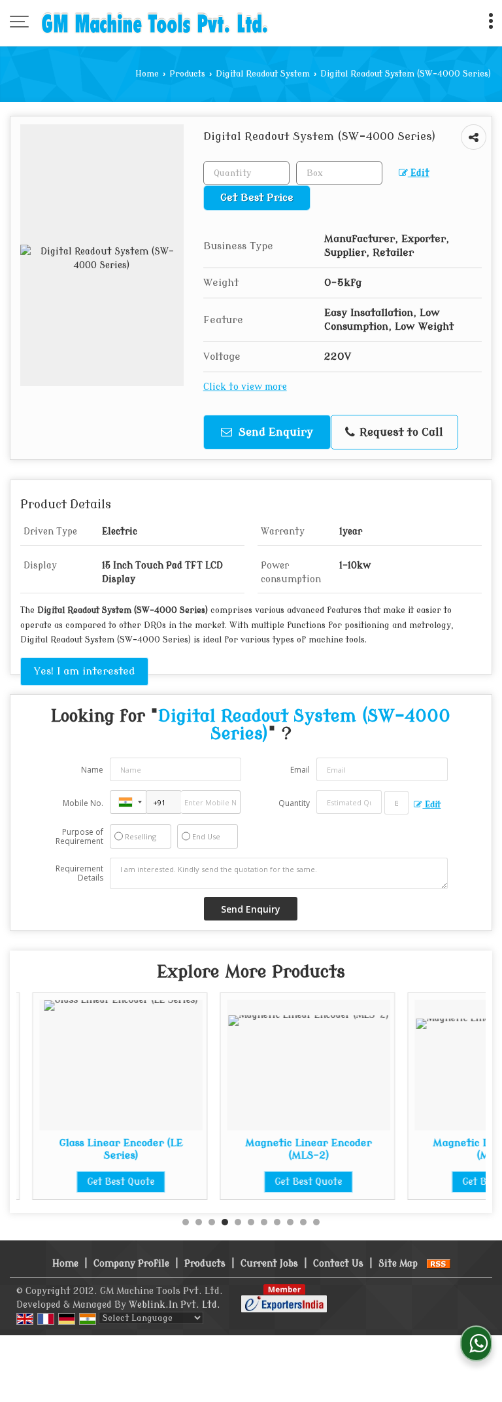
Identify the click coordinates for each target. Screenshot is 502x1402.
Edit (418, 173)
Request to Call (399, 432)
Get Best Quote (105, 1182)
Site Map (398, 1264)
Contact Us (338, 1264)
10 (303, 1222)
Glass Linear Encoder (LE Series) (105, 1149)
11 (316, 1222)
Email (300, 769)
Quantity (294, 803)
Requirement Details (79, 873)
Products (187, 74)
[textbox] (339, 173)
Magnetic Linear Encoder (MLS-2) (293, 1149)
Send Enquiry (274, 432)
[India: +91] (128, 802)
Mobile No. (83, 803)
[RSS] (438, 1264)
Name (92, 769)
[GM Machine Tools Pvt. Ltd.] (154, 23)
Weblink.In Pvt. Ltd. (174, 1305)
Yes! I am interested (84, 671)
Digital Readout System (263, 74)
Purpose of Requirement (79, 837)
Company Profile (131, 1264)
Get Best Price (256, 197)
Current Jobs (269, 1264)
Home (147, 74)
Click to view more (245, 387)
